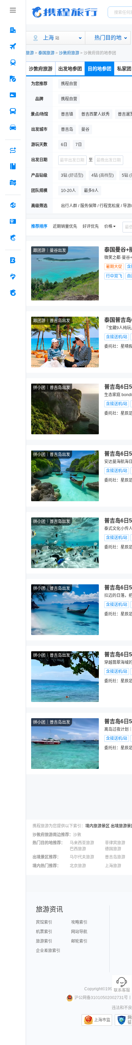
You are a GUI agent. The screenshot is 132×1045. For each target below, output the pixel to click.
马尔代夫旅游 (82, 857)
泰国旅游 (46, 53)
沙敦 (77, 834)
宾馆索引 (44, 922)
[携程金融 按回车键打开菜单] (13, 237)
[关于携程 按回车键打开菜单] (13, 293)
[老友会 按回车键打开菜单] (13, 276)
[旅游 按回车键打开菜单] (13, 79)
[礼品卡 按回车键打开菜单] (13, 221)
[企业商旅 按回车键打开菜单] (13, 260)
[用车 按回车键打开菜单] (13, 127)
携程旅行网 (64, 12)
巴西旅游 (78, 849)
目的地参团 (99, 68)
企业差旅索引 (48, 950)
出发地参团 (70, 68)
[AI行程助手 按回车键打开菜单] (13, 150)
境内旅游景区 (97, 826)
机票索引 (44, 931)
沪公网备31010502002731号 (101, 997)
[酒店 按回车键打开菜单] (13, 30)
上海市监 (102, 1020)
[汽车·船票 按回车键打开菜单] (13, 111)
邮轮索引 (79, 941)
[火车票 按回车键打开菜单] (13, 62)
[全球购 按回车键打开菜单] (13, 205)
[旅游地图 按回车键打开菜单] (13, 182)
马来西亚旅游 (82, 843)
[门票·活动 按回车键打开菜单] (13, 95)
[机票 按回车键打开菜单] (13, 46)
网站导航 (79, 931)
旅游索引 (44, 941)
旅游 (30, 53)
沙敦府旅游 (69, 53)
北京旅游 (78, 866)
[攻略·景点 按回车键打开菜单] (13, 166)
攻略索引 (79, 922)
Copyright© (94, 989)
